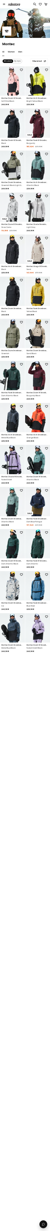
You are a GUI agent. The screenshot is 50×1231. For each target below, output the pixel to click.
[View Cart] (46, 4)
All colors (8, 61)
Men (20, 51)
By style (17, 61)
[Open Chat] (43, 1224)
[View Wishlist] (40, 4)
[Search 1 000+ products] (35, 4)
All (3, 51)
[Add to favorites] (21, 70)
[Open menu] (4, 4)
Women (11, 51)
